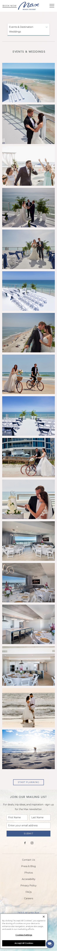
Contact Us (28, 859)
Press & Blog (28, 866)
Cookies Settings (23, 935)
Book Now (9, 6)
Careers (28, 898)
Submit (28, 833)
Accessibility (28, 879)
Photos (28, 872)
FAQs (29, 892)
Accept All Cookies (24, 943)
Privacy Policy (28, 885)
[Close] (43, 916)
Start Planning (28, 782)
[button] (52, 6)
